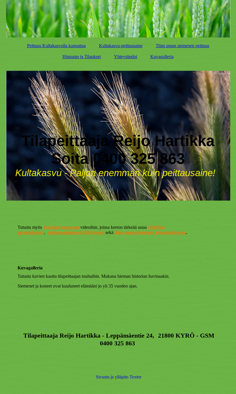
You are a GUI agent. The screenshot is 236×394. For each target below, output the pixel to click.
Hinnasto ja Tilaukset (81, 56)
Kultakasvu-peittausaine (120, 45)
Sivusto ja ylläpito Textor (118, 376)
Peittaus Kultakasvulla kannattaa (56, 45)
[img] (118, 18)
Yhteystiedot (125, 56)
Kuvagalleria (162, 56)
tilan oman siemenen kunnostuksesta (150, 232)
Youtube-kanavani (61, 227)
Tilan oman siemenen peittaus (182, 45)
